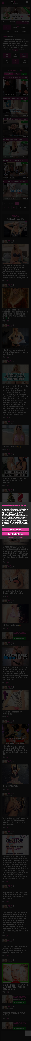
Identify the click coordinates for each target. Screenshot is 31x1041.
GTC (14, 538)
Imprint (10, 538)
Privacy (17, 538)
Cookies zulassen (15, 530)
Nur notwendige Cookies (15, 534)
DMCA (21, 538)
